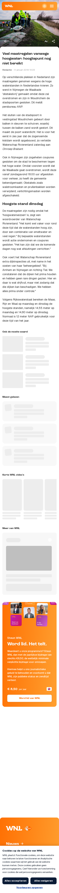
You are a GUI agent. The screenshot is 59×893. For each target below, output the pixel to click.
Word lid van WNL (29, 698)
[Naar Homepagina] (9, 6)
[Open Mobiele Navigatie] (51, 6)
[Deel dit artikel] (54, 41)
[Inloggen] (44, 6)
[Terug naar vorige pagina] (5, 41)
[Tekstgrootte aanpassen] (46, 41)
